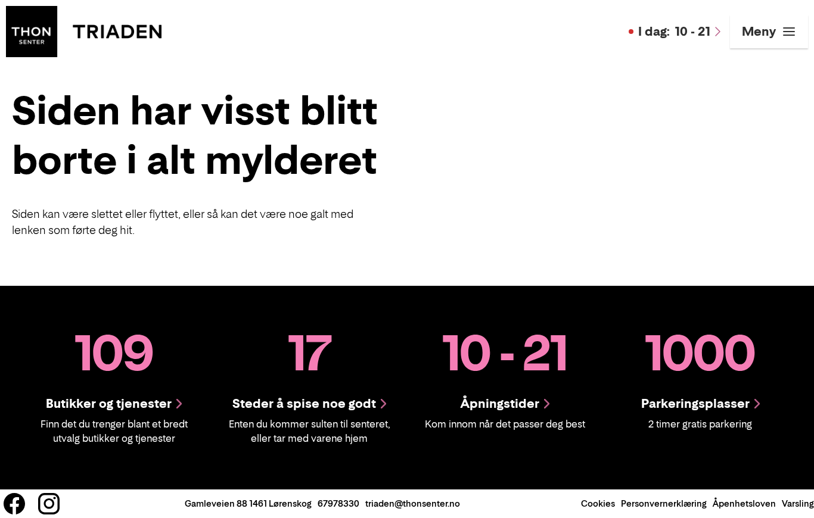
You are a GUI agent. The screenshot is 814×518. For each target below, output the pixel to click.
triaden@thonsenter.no (412, 503)
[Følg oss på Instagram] (49, 503)
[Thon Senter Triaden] (83, 30)
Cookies (598, 503)
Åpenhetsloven (744, 503)
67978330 (338, 503)
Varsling (798, 503)
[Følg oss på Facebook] (14, 503)
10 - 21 (674, 31)
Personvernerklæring (664, 503)
